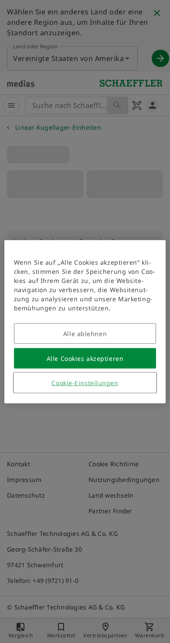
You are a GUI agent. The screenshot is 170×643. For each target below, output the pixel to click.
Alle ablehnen (85, 333)
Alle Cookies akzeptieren (85, 358)
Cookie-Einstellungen (84, 382)
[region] (85, 321)
